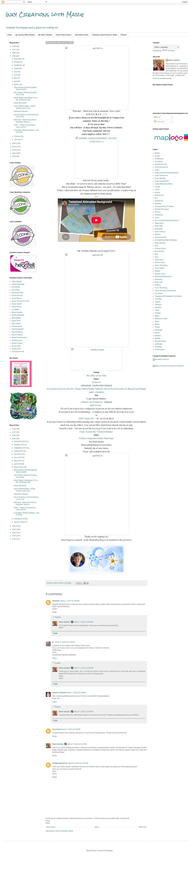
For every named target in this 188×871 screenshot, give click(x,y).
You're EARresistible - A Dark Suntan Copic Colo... (24, 107)
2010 (14, 156)
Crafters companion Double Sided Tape (96, 438)
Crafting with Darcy (59, 763)
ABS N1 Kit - (96, 405)
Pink (156, 246)
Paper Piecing (160, 243)
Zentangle (158, 330)
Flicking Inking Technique (164, 206)
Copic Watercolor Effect (163, 184)
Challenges (159, 159)
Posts (158, 117)
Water (157, 316)
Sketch (157, 271)
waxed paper (160, 349)
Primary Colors (160, 248)
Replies (58, 617)
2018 (14, 46)
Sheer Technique (161, 265)
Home (9, 35)
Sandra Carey (17, 340)
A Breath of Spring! (21, 111)
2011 (14, 153)
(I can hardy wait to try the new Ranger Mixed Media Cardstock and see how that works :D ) (87, 388)
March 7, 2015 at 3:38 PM (70, 729)
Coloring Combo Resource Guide (104, 35)
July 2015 (18, 454)
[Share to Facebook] (85, 583)
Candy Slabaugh (18, 284)
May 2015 (18, 461)
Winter (157, 324)
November (18, 59)
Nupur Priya (16, 321)
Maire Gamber (64, 622)
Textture (158, 285)
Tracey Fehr (16, 349)
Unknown (56, 601)
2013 (14, 147)
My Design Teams (81, 35)
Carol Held (56, 729)
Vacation (158, 307)
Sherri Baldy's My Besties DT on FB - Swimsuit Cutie (26, 99)
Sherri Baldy (159, 268)
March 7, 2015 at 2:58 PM (83, 712)
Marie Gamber (17, 312)
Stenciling (158, 279)
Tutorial (157, 302)
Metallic (158, 234)
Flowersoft (159, 215)
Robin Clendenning (19, 337)
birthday (158, 336)
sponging (158, 347)
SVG (156, 257)
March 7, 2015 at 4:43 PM (77, 744)
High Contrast (160, 232)
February (17, 136)
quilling (157, 338)
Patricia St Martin (59, 693)
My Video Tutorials (45, 35)
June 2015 (18, 457)
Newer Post (50, 827)
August (17, 68)
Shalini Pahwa (17, 343)
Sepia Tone (159, 260)
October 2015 (19, 445)
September (18, 65)
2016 (14, 53)
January (17, 139)
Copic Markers (160, 178)
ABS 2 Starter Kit (86, 418)
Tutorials (158, 305)
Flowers (158, 212)
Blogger (110, 851)
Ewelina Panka (17, 293)
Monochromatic (160, 237)
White (157, 321)
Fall (156, 198)
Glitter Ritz (159, 226)
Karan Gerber (17, 304)
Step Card (158, 282)
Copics (157, 187)
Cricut (157, 189)
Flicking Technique (162, 209)
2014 (14, 143)
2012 (14, 150)
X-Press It (96, 382)
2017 (14, 50)
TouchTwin (159, 293)
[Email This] (77, 583)
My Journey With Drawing (25, 35)
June (16, 75)
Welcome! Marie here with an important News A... (25, 121)
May (16, 78)
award (157, 333)
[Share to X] (82, 583)
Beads (157, 153)
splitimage (159, 344)
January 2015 (19, 522)
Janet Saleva (16, 298)
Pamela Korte (17, 326)
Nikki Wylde (16, 318)
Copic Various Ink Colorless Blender (96, 431)
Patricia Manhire (18, 329)
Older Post (142, 827)
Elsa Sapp (15, 290)
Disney (157, 192)
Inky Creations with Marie (45, 14)
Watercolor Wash (161, 319)
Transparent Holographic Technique (168, 296)
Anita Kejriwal (17, 281)
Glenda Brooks (17, 295)
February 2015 (19, 519)
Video (157, 310)
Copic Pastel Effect (162, 181)
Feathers (158, 204)
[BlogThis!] (79, 583)
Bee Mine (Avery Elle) (96, 375)
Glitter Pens (159, 223)
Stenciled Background (163, 276)
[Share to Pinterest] (87, 583)
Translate (171, 51)
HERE (112, 250)
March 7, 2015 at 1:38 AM (69, 601)
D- (53, 642)
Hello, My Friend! (20, 103)
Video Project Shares (63, 35)
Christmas (158, 161)
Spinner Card (160, 274)
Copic (157, 170)
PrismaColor (159, 251)
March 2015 (18, 467)
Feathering (159, 201)
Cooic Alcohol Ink (161, 167)
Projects (124, 35)
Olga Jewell (16, 323)
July (15, 72)
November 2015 (20, 441)
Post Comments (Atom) (64, 831)
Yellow (157, 327)
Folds (157, 218)
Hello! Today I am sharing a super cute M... (24, 126)
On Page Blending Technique (166, 240)
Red (156, 254)
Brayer (157, 156)
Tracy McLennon (18, 352)
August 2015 (19, 451)
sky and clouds (160, 341)
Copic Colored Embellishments (166, 173)
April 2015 (18, 464)
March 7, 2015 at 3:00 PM (83, 622)
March (16, 84)
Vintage (158, 313)
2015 (14, 56)
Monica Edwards (18, 315)
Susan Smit (16, 346)
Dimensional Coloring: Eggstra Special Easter (25, 88)
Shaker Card (159, 262)
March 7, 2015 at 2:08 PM (76, 693)
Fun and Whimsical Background (167, 220)
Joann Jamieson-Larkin (20, 301)
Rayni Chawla (17, 335)
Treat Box (158, 299)
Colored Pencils (161, 164)
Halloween (159, 229)
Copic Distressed (161, 175)
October (17, 62)
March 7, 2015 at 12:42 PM (65, 642)
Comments (160, 122)
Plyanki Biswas (17, 332)
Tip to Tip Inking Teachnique (165, 291)
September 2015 (20, 448)
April (16, 81)
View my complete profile (162, 78)
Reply (54, 612)
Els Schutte (16, 287)
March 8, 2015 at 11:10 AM (78, 763)
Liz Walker (16, 310)
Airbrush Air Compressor (92, 401)
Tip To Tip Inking (161, 288)
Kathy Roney (16, 307)
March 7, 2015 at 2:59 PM (83, 668)
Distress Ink (159, 195)
